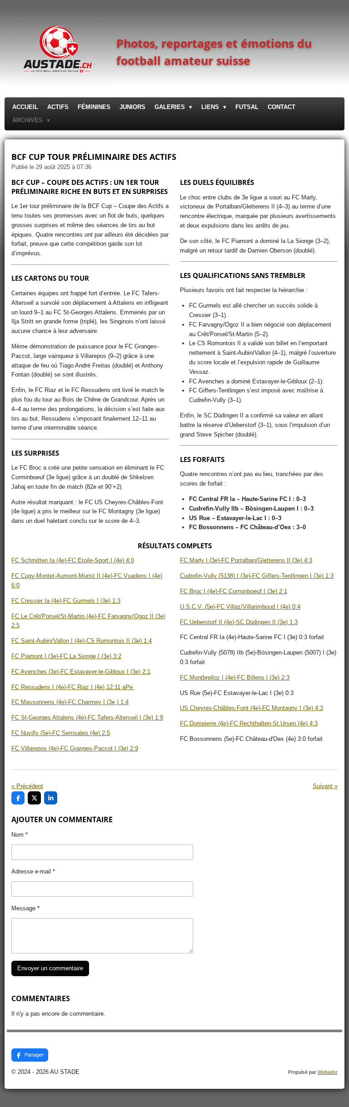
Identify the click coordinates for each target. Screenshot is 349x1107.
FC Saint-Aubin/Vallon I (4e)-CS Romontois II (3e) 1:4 (81, 640)
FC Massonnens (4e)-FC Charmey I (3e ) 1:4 (70, 702)
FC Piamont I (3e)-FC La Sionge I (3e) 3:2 (66, 656)
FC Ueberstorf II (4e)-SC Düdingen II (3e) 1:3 (239, 622)
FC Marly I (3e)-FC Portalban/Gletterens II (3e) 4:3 (246, 560)
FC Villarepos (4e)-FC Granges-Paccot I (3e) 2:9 (74, 748)
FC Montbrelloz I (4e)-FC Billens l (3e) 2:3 (234, 677)
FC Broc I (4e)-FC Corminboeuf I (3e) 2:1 (233, 591)
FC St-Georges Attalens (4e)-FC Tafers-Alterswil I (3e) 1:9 (87, 717)
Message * (25, 908)
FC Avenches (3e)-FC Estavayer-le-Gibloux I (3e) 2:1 (80, 671)
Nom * (19, 834)
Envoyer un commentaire (50, 968)
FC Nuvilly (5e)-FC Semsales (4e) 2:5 (60, 733)
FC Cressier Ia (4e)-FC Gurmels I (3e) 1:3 (65, 600)
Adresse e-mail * (33, 871)
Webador (328, 1072)
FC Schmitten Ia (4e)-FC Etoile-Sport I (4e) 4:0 (72, 560)
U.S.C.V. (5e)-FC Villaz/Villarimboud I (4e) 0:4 (240, 606)
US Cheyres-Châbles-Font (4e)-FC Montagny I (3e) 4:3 (251, 708)
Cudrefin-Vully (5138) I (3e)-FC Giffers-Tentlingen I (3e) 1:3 (257, 575)
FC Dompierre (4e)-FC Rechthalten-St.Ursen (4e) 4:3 (249, 723)
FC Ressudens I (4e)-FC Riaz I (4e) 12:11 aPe (73, 687)
